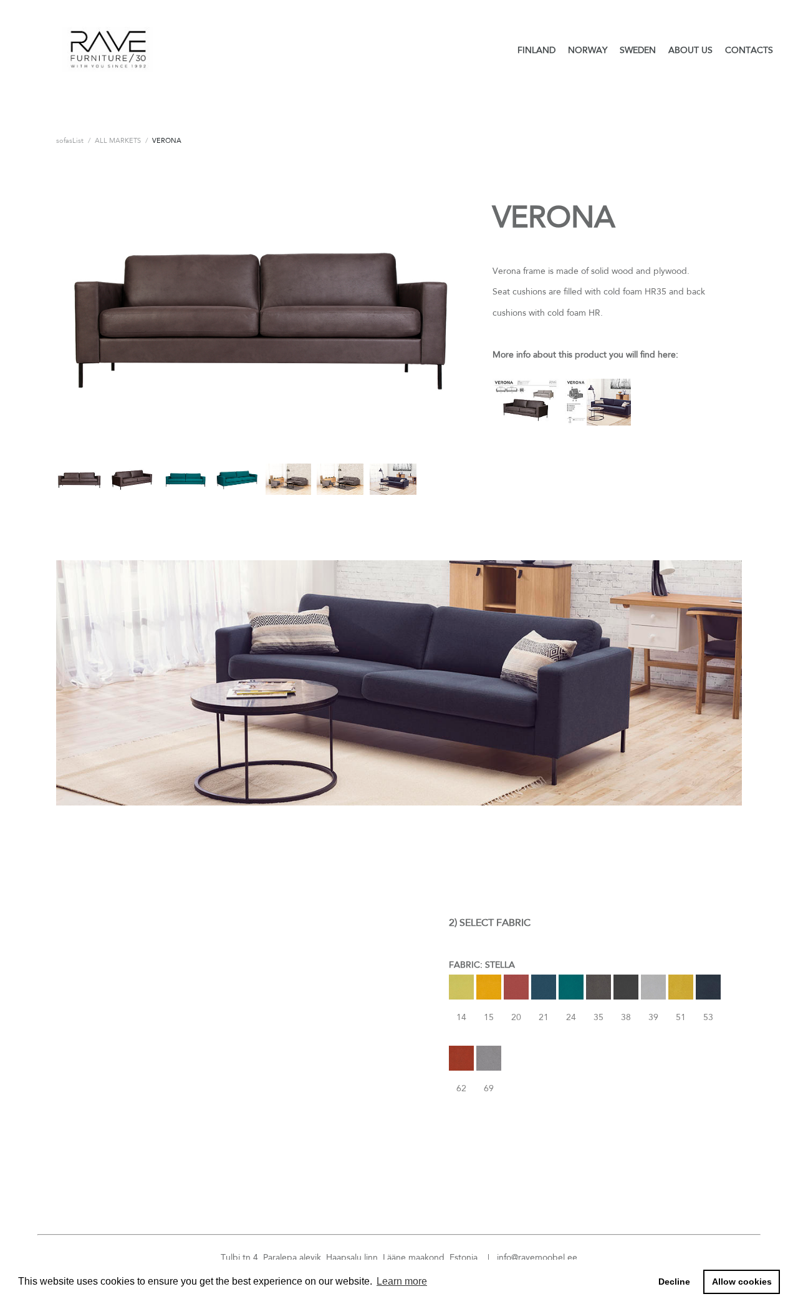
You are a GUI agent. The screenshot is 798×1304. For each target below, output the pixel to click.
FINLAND (536, 50)
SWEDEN (638, 50)
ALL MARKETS (118, 140)
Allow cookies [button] (742, 1282)
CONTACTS (749, 50)
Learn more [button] (402, 1281)
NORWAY (587, 50)
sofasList (70, 140)
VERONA (166, 140)
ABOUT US (690, 50)
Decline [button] (674, 1282)
